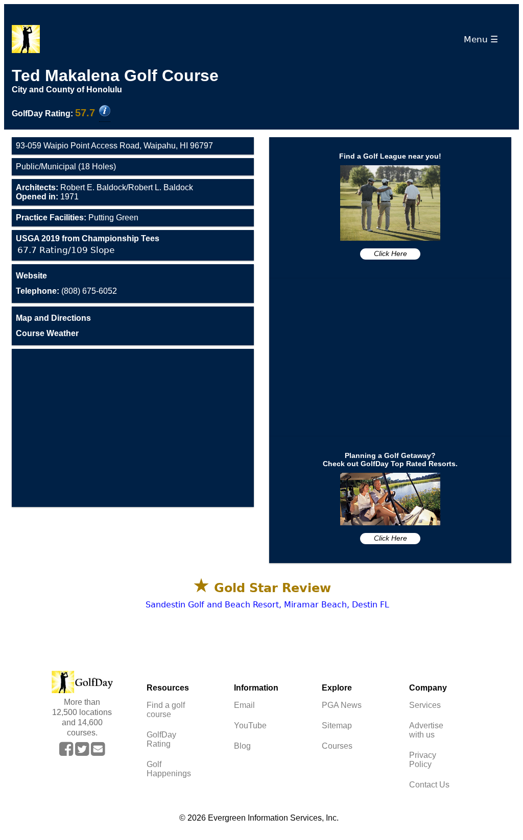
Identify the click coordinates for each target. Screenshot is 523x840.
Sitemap (337, 725)
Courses (337, 746)
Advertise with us (426, 730)
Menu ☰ (483, 39)
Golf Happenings (169, 769)
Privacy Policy (422, 760)
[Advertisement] (132, 428)
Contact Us (429, 784)
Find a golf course (166, 710)
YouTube (250, 725)
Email (244, 705)
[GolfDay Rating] (104, 111)
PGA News (342, 705)
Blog (242, 746)
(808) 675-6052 (66, 291)
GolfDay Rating (161, 739)
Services (425, 705)
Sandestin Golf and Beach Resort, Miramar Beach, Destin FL (267, 604)
